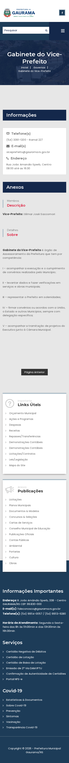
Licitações (15, 499)
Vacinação (13, 722)
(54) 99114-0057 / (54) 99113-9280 (34, 613)
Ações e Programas (21, 419)
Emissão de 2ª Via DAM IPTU (24, 668)
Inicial (24, 67)
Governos (39, 67)
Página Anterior (34, 372)
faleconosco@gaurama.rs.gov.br (32, 609)
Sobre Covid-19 (16, 705)
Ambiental (15, 546)
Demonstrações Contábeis (26, 442)
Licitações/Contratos (22, 454)
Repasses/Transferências (25, 436)
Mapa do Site (17, 465)
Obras (13, 563)
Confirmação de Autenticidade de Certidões (36, 673)
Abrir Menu (62, 30)
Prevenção (13, 711)
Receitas (14, 430)
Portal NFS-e (14, 679)
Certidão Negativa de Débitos (26, 651)
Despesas (15, 425)
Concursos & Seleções (23, 517)
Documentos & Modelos (24, 511)
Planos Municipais (20, 505)
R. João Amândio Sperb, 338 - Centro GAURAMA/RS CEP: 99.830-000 (34, 602)
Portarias (14, 551)
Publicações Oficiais (21, 534)
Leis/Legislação (18, 459)
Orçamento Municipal (22, 413)
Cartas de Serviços (20, 522)
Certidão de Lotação (20, 657)
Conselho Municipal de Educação (29, 528)
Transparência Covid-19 (21, 727)
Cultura (13, 557)
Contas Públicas (19, 540)
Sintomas (12, 716)
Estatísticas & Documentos (24, 700)
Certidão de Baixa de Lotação (26, 662)
